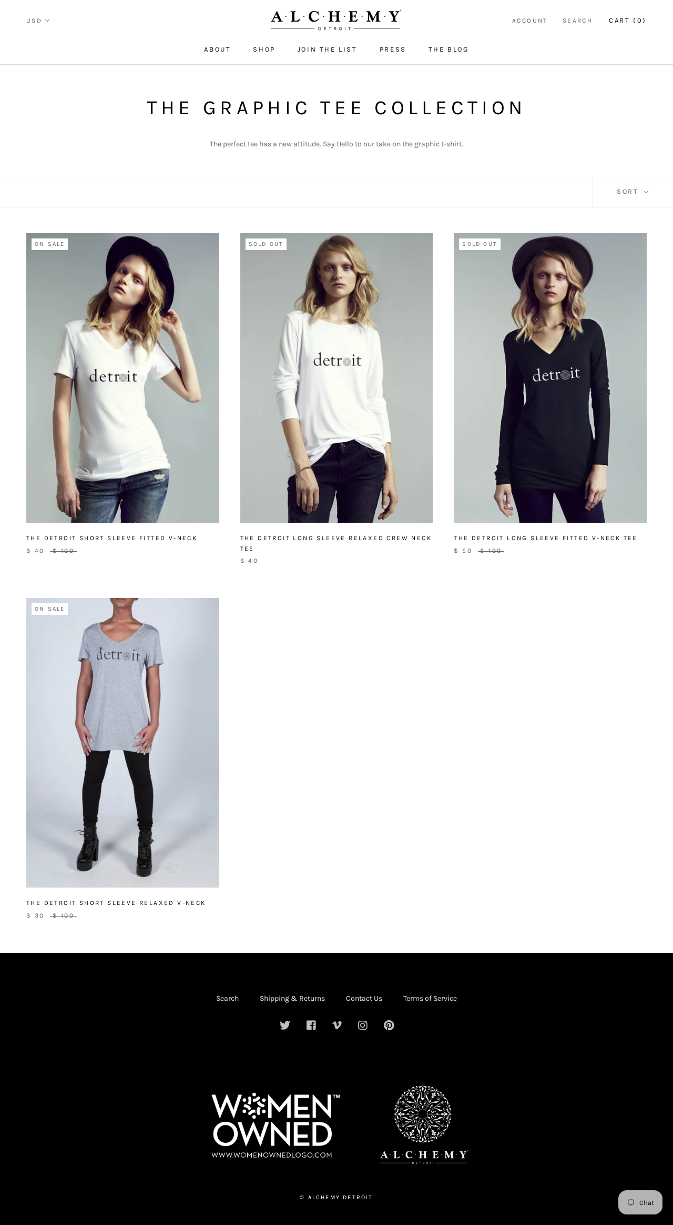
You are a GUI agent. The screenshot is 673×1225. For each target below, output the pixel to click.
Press (393, 49)
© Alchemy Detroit (336, 1197)
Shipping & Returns (292, 998)
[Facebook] (311, 1026)
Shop (264, 49)
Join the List (328, 49)
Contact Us (364, 998)
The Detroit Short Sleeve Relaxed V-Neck (116, 903)
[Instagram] (363, 1026)
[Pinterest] (389, 1026)
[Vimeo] (337, 1026)
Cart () (628, 20)
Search (578, 20)
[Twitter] (285, 1026)
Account (530, 20)
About (217, 49)
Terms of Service (430, 998)
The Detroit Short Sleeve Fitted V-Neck (111, 538)
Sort (629, 191)
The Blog (449, 49)
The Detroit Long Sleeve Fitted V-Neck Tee (545, 538)
